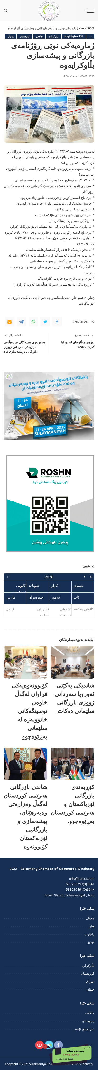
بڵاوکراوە (53, 36)
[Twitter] (45, 321)
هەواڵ (11, 36)
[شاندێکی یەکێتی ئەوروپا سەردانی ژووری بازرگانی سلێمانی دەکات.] (72, 662)
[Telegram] (21, 321)
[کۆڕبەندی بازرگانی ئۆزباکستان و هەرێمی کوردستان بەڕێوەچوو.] (72, 764)
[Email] (9, 321)
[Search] (7, 10)
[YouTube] (39, 1045)
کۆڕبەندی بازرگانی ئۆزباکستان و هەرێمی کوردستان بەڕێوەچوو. (72, 803)
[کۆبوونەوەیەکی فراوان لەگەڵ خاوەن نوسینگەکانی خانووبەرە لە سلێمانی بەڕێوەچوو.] (25, 662)
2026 (49, 577)
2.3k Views (70, 76)
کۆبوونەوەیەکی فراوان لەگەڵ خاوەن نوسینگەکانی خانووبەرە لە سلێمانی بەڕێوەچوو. (29, 711)
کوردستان (24, 36)
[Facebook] (57, 321)
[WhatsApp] (33, 321)
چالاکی (39, 36)
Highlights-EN (73, 36)
